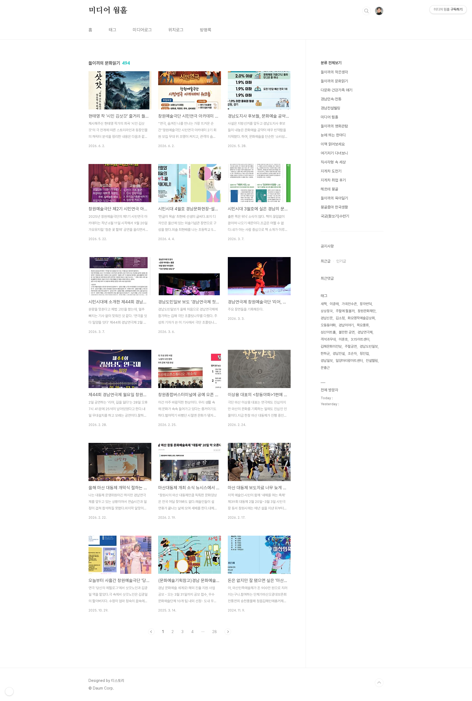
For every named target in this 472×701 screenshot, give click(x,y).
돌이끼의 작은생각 (334, 72)
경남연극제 (365, 332)
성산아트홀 (328, 332)
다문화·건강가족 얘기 (336, 90)
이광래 (334, 304)
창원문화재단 (367, 311)
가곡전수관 (349, 304)
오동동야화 (328, 325)
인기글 (341, 261)
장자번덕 (366, 304)
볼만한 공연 (347, 332)
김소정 (340, 318)
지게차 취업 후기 (333, 180)
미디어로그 (142, 29)
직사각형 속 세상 (333, 162)
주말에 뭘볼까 (345, 311)
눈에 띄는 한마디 (333, 135)
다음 (228, 631)
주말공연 (351, 346)
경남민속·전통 (331, 99)
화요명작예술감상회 (361, 318)
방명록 (205, 29)
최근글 (326, 261)
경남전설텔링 (330, 108)
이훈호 (343, 339)
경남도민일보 (369, 346)
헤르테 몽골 (329, 189)
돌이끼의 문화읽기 (334, 81)
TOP (379, 682)
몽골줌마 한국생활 (334, 207)
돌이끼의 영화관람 (334, 126)
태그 (112, 29)
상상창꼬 (327, 311)
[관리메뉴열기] (9, 691)
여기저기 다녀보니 (334, 153)
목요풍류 (363, 325)
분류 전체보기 (331, 63)
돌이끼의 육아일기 (334, 198)
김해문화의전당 (331, 346)
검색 (366, 11)
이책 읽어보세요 (333, 144)
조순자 (352, 353)
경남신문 (327, 318)
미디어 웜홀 (107, 10)
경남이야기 (346, 325)
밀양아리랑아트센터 (349, 361)
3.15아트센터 (360, 339)
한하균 (325, 353)
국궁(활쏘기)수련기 (335, 216)
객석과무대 (328, 339)
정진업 (364, 353)
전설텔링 (372, 361)
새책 (324, 304)
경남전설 (339, 353)
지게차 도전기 (331, 171)
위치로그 (176, 29)
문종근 (325, 368)
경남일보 (327, 361)
